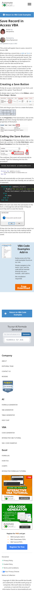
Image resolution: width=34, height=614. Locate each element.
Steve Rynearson (12, 40)
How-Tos (5, 461)
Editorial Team (7, 366)
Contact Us (6, 371)
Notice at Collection (8, 575)
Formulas (6, 456)
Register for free (17, 547)
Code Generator (8, 433)
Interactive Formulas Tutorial (14, 471)
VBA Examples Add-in (17, 537)
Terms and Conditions (11, 568)
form (28, 53)
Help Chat (5, 420)
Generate (26, 334)
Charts (4, 466)
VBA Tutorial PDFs (16, 542)
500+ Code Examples (9, 443)
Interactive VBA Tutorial (11, 438)
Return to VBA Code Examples (18, 15)
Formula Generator (9, 405)
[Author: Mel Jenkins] (2, 31)
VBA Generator (7, 410)
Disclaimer (5, 557)
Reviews (5, 376)
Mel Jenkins (10, 31)
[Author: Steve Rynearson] (2, 40)
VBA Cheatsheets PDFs (18, 539)
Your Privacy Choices (12, 572)
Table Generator (8, 415)
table (22, 53)
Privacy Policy (8, 561)
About (4, 361)
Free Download (23, 287)
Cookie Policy (8, 564)
